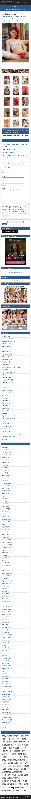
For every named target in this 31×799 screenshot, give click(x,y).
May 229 (4, 727)
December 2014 (6, 720)
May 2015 (4, 707)
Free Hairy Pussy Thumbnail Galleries (15, 9)
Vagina (5, 742)
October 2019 (5, 609)
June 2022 (4, 529)
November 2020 (6, 575)
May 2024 (4, 473)
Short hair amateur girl (9, 149)
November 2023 (6, 488)
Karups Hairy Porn (6, 382)
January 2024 (5, 483)
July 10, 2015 (6, 16)
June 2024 (4, 470)
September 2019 (6, 611)
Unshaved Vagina (9, 781)
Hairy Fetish (15, 754)
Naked (4, 739)
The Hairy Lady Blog (7, 1)
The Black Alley (6, 423)
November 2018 (6, 637)
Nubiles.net (5, 405)
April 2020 (4, 593)
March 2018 (5, 650)
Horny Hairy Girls (6, 380)
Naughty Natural (6, 390)
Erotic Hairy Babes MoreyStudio (10, 367)
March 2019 (5, 627)
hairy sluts (6, 736)
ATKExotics (5, 356)
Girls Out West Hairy (7, 372)
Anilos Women (5, 346)
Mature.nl (4, 385)
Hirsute (23, 739)
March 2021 (5, 565)
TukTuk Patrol (5, 431)
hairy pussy (8, 787)
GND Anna (4, 374)
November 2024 (6, 457)
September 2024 (6, 462)
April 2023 (4, 506)
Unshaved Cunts (19, 790)
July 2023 (4, 498)
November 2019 (6, 606)
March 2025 (5, 449)
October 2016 (5, 665)
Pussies (20, 772)
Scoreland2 (5, 413)
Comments (24, 16)
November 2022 (6, 516)
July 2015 (4, 701)
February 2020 (5, 599)
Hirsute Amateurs (5, 766)
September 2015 (6, 696)
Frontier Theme (26, 796)
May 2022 (4, 532)
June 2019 (4, 619)
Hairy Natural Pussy (17, 748)
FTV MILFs (5, 369)
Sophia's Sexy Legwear (8, 416)
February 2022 (5, 537)
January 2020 (5, 601)
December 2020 (6, 573)
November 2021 (6, 545)
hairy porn (12, 769)
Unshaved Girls (21, 775)
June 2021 (4, 557)
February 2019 (5, 629)
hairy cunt (23, 784)
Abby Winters (15, 16)
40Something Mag (6, 338)
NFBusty (4, 395)
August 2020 (5, 583)
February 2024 (5, 480)
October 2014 (5, 725)
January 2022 (5, 539)
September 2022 (6, 521)
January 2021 (5, 570)
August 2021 (5, 552)
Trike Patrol (5, 428)
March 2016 (5, 681)
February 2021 (5, 568)
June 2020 (4, 588)
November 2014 (6, 722)
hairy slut (6, 778)
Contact (3, 796)
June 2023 (4, 501)
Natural (5, 751)
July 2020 (4, 586)
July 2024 (4, 467)
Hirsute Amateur (14, 757)
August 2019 (5, 614)
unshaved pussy (15, 742)
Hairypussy (8, 775)
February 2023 (5, 511)
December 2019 (6, 604)
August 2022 (5, 524)
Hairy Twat (23, 757)
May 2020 (4, 591)
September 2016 (6, 668)
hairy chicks (7, 760)
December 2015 (6, 689)
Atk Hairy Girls (5, 354)
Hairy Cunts (11, 772)
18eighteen (4, 336)
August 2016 (5, 671)
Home (15, 6)
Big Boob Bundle (6, 359)
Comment (4, 193)
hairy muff (22, 781)
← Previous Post (6, 163)
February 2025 (5, 452)
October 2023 (5, 490)
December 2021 (6, 542)
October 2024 (5, 460)
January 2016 (5, 686)
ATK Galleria (5, 351)
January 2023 (5, 514)
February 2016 (5, 684)
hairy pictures (19, 760)
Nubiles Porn (5, 403)
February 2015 (5, 714)
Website (4, 180)
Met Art (4, 387)
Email (3, 176)
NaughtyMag (5, 392)
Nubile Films (5, 400)
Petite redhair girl (9, 14)
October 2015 (5, 694)
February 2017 (5, 655)
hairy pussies (17, 736)
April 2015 (4, 709)
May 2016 (4, 676)
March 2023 (5, 509)
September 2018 (6, 642)
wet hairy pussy (15, 766)
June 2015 (4, 704)
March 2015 (5, 712)
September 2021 (6, 550)
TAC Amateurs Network (8, 418)
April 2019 (4, 624)
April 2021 (4, 563)
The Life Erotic (5, 426)
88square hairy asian (7, 341)
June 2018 (4, 647)
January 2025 (5, 454)
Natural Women (14, 745)
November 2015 (6, 691)
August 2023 (5, 496)
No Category (5, 398)
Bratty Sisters (5, 362)
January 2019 (5, 632)
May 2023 (4, 503)
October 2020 (5, 578)
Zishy (3, 439)
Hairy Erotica (14, 751)
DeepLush (4, 364)
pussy (26, 736)
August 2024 (5, 465)
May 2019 (4, 622)
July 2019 (4, 617)
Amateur (9, 757)
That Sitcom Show (6, 421)
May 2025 (4, 447)
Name (3, 172)
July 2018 (4, 645)
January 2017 (5, 658)
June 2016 (4, 673)
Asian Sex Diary (6, 349)
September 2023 (6, 493)
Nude (9, 790)
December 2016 (6, 660)
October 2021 (5, 547)
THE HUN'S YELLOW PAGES (15, 271)
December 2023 (6, 485)
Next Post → (26, 163)
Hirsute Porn (13, 739)
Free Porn (15, 280)
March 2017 (5, 653)
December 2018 (6, 635)
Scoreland (4, 410)
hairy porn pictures (10, 784)
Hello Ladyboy (5, 377)
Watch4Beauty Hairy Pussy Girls (10, 434)
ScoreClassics (5, 408)
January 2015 (5, 717)
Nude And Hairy (20, 763)
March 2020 (5, 596)
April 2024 (4, 475)
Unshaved (8, 763)
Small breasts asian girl (9, 152)
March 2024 (5, 478)
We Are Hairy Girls (6, 436)
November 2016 (6, 663)
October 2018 (5, 640)
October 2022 (5, 519)
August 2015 (5, 699)
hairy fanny (15, 778)
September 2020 (6, 581)
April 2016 (4, 678)
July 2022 (4, 527)
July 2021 (4, 555)
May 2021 (4, 560)
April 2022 (4, 534)
